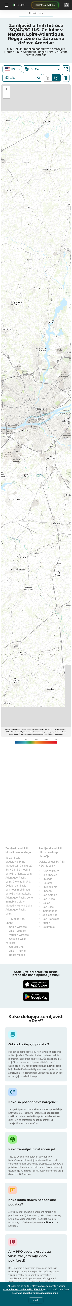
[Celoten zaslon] (65, 69)
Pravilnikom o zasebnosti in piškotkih (23, 1289)
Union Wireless (18, 926)
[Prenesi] (36, 984)
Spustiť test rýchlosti (45, 5)
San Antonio (50, 895)
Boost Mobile (17, 954)
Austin (46, 922)
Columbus (49, 926)
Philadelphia (50, 887)
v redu (36, 1300)
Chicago (47, 879)
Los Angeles (50, 875)
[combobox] (12, 69)
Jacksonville (50, 914)
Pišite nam (49, 1222)
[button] (6, 89)
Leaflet (7, 729)
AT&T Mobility (17, 930)
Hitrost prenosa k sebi (56, 78)
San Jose (48, 907)
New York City (51, 871)
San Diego (49, 899)
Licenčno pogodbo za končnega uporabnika (35, 1293)
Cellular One (16, 946)
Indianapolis (50, 911)
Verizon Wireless (19, 934)
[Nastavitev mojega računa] (66, 5)
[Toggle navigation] (6, 5)
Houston (48, 883)
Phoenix (47, 891)
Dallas (46, 903)
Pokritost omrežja (48, 78)
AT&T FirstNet (17, 950)
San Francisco (51, 918)
